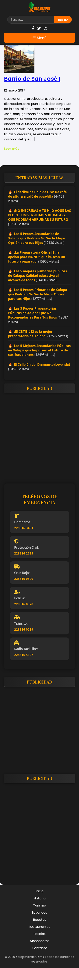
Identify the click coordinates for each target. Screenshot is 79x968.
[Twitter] (39, 28)
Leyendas (39, 912)
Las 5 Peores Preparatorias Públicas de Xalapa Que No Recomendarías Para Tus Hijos (32, 313)
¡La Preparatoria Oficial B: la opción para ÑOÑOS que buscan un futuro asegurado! (36, 257)
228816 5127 (23, 655)
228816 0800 (23, 579)
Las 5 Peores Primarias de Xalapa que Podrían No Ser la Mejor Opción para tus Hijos (37, 294)
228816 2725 (23, 553)
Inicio (39, 891)
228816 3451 (23, 528)
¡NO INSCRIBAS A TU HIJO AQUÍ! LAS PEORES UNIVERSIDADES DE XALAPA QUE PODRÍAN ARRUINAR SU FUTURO (39, 215)
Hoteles (39, 933)
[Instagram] (45, 28)
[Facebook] (33, 28)
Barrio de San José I (32, 79)
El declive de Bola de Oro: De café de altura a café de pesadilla (37, 194)
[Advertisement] (39, 435)
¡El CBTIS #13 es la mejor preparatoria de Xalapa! (30, 333)
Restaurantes (39, 926)
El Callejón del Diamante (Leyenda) (42, 364)
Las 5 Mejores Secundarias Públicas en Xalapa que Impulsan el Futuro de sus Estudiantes (39, 350)
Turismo (39, 905)
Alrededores (39, 941)
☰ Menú (40, 37)
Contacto (39, 948)
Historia (40, 898)
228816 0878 (23, 604)
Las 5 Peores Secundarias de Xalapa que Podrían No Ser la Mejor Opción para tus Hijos (36, 238)
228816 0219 (23, 629)
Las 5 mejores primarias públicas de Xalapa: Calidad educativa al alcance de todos (37, 275)
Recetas (39, 919)
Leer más (11, 148)
